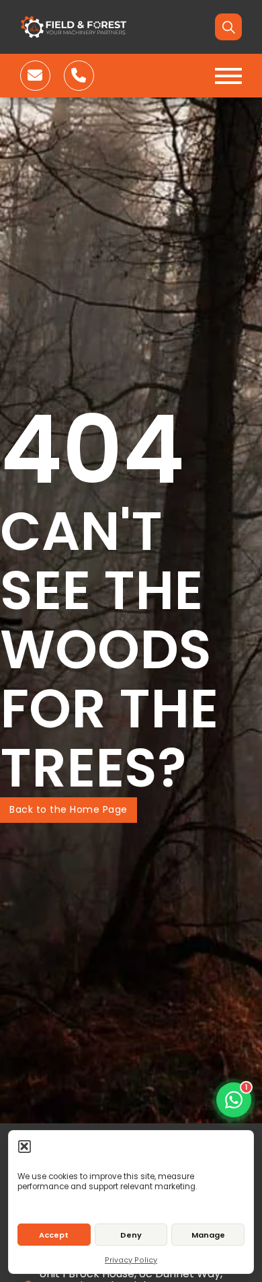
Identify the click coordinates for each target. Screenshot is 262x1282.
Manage (208, 1235)
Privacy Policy (131, 1260)
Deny (131, 1235)
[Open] (228, 76)
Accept (54, 1235)
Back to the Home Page (68, 809)
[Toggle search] (228, 26)
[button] (24, 1146)
